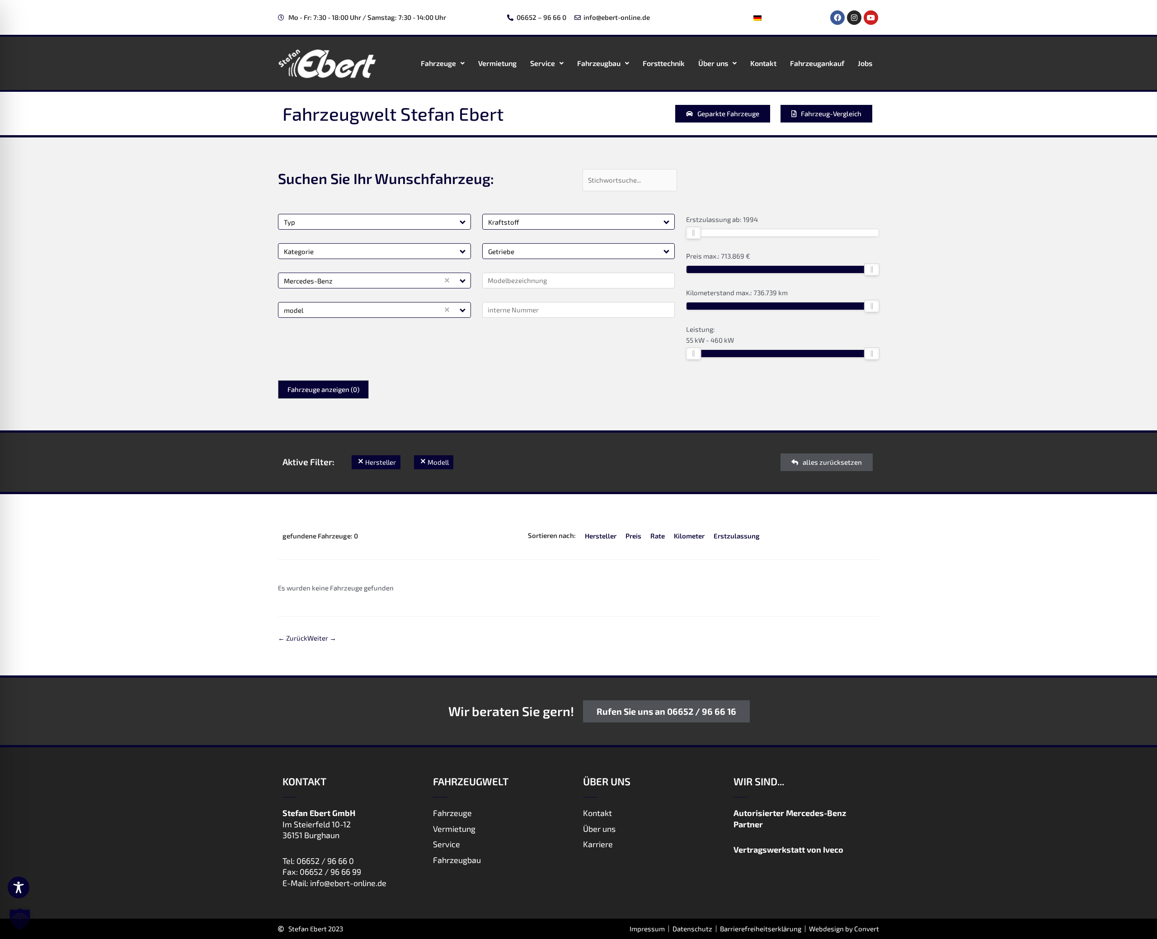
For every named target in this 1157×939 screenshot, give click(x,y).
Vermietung (497, 63)
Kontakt (763, 63)
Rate (657, 536)
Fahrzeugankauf (817, 63)
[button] (463, 222)
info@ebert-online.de (348, 883)
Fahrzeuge (438, 63)
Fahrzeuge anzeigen (323, 389)
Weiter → (321, 638)
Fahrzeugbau (599, 63)
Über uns (713, 63)
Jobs (865, 63)
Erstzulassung (737, 536)
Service (542, 63)
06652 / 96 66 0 (325, 861)
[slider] (693, 232)
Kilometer (689, 536)
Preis (633, 536)
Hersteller (600, 536)
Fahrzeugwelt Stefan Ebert (392, 113)
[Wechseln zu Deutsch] (757, 18)
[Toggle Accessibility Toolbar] (18, 887)
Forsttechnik (664, 63)
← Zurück (292, 638)
